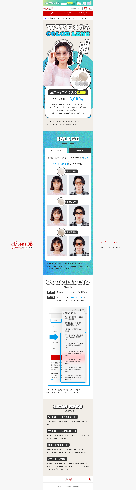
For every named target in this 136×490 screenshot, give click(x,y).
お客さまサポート (76, 8)
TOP (45, 18)
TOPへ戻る (22, 245)
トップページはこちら (109, 242)
